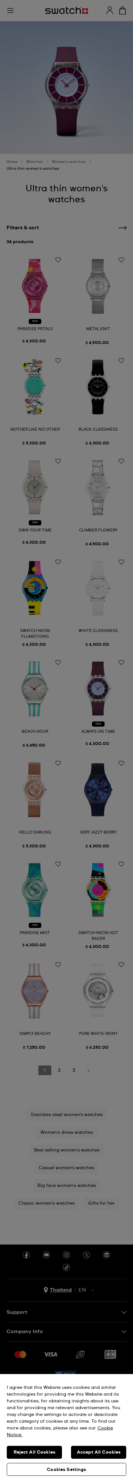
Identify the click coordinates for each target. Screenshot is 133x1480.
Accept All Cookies (99, 1452)
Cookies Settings (66, 1469)
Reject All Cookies (35, 1452)
